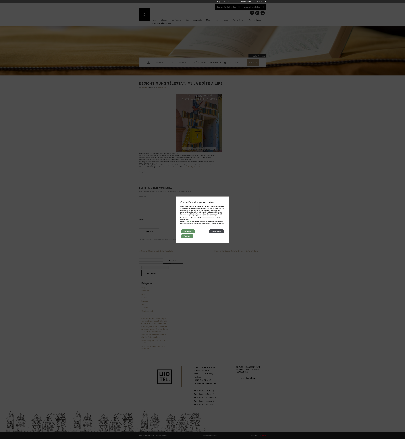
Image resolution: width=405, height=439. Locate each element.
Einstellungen (216, 231)
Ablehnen (187, 236)
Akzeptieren (188, 231)
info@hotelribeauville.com (225, 2)
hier (189, 222)
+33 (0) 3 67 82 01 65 (245, 2)
